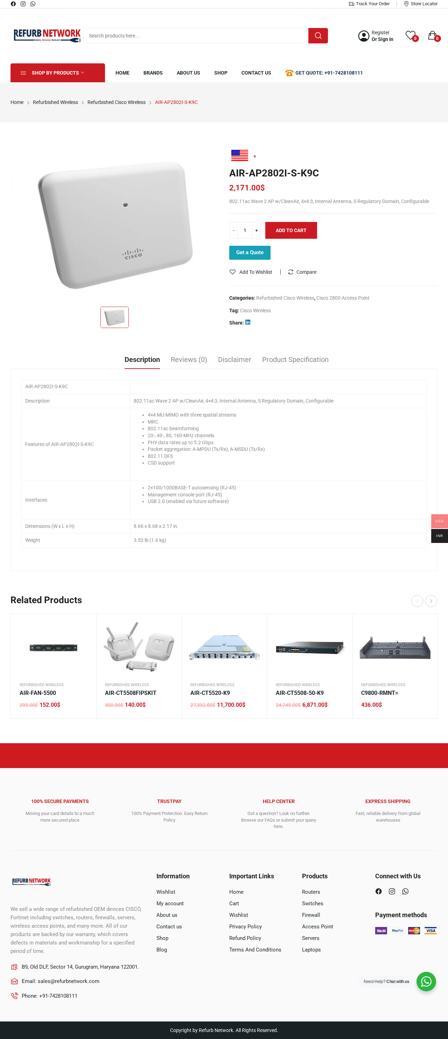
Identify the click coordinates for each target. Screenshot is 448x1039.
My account (170, 903)
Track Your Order (373, 3)
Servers (311, 938)
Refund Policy (245, 938)
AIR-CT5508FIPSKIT (130, 693)
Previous (417, 601)
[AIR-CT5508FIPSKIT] (139, 648)
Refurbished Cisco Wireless (285, 298)
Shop (162, 938)
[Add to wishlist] (82, 645)
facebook (13, 3)
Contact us (169, 926)
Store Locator (424, 3)
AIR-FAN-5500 (38, 693)
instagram (23, 3)
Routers (311, 892)
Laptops (311, 950)
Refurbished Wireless (42, 685)
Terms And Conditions (255, 950)
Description (142, 359)
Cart (234, 903)
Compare (306, 272)
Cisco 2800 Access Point (343, 298)
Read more (424, 663)
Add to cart (291, 230)
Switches (312, 903)
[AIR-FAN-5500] (53, 648)
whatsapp (33, 3)
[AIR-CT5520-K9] (224, 648)
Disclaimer (234, 359)
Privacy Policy (245, 926)
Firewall (311, 915)
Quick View (82, 628)
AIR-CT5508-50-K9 (300, 693)
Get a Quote (250, 252)
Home (236, 892)
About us (166, 915)
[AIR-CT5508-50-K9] (309, 648)
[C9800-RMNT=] (395, 648)
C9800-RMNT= (379, 693)
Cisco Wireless (255, 310)
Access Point (317, 926)
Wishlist (165, 892)
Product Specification (295, 359)
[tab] (142, 361)
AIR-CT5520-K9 (210, 693)
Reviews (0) (189, 359)
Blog (161, 950)
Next (431, 601)
